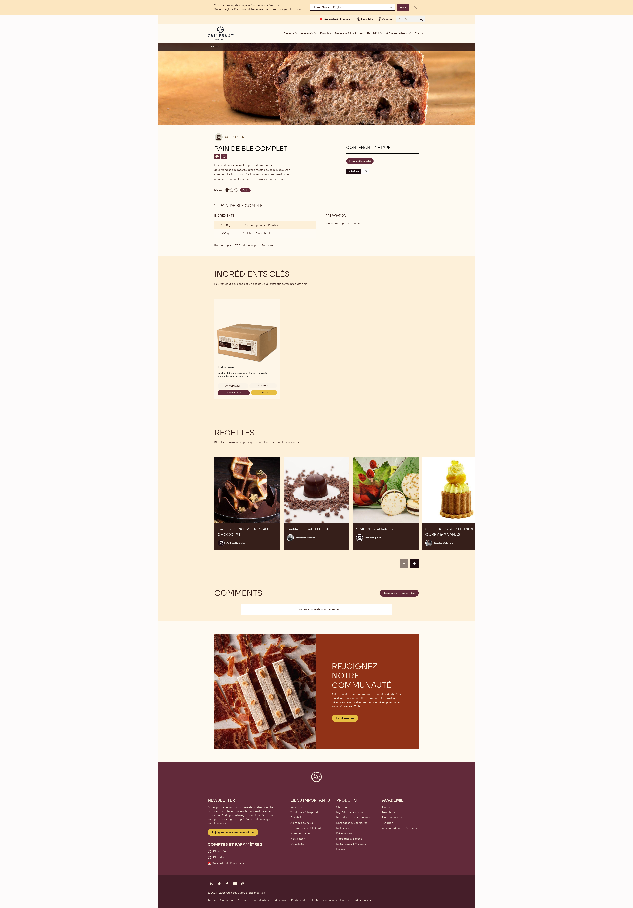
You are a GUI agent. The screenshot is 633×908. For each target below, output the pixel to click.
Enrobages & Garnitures (351, 822)
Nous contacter (300, 833)
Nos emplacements (394, 817)
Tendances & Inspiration (349, 33)
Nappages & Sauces (349, 838)
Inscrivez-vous (345, 718)
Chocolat (342, 807)
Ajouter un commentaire (399, 593)
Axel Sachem (235, 137)
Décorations (344, 833)
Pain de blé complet (361, 161)
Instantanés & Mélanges (351, 843)
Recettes (325, 33)
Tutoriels (387, 822)
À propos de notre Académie (400, 828)
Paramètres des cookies (355, 900)
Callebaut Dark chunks (257, 233)
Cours (386, 807)
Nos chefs (388, 812)
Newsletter (297, 838)
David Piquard (373, 537)
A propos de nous (301, 822)
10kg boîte (263, 386)
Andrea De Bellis (235, 543)
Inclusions (342, 828)
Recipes (215, 46)
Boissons (342, 849)
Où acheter (297, 843)
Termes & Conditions (221, 900)
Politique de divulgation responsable (314, 900)
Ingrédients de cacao (349, 812)
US (365, 171)
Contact (420, 33)
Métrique (353, 171)
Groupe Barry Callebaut (305, 828)
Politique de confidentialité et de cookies (262, 900)
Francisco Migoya (305, 537)
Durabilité (296, 817)
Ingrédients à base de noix (353, 817)
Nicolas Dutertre (443, 543)
